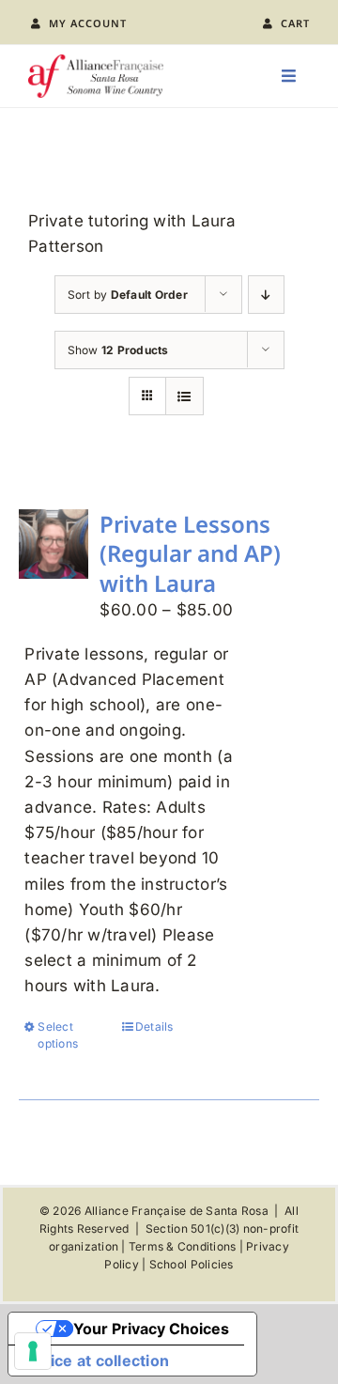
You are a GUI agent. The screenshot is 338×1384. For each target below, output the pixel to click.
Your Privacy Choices (151, 1328)
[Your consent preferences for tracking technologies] (33, 1351)
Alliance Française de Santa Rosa (176, 1211)
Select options (58, 1034)
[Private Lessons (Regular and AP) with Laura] (53, 544)
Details (154, 1026)
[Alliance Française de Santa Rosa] (95, 62)
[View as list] (184, 396)
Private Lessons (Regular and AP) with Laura (190, 553)
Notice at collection (96, 1360)
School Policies (191, 1264)
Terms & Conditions (183, 1246)
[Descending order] (266, 294)
